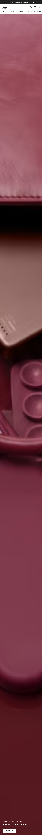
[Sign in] (31, 7)
